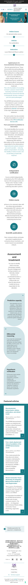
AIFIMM (15, 579)
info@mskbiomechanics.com (14, 555)
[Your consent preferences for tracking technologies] (25, 582)
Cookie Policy (14, 572)
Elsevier (14, 108)
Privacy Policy (14, 569)
